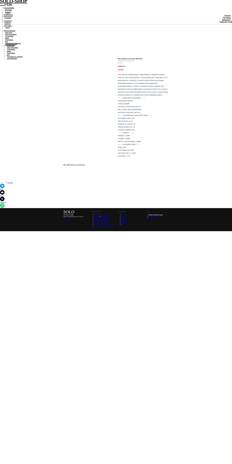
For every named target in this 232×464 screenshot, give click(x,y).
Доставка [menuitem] (8, 26)
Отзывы (151, 218)
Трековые (9, 40)
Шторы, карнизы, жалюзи (102, 214)
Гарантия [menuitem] (8, 21)
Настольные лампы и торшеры (103, 226)
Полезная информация (156, 216)
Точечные (9, 36)
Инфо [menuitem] (7, 27)
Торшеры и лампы (15, 57)
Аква (7, 38)
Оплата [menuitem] (8, 24)
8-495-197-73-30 (225, 22)
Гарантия (124, 218)
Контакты (226, 20)
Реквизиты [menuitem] (8, 15)
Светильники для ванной (102, 223)
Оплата (227, 15)
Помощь (8, 10)
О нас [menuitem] (7, 13)
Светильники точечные (101, 221)
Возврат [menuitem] (7, 23)
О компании (9, 8)
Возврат (123, 219)
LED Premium (12, 58)
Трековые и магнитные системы (104, 224)
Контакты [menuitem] (8, 16)
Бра (6, 42)
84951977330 (66, 219)
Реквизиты (124, 223)
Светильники (10, 34)
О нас (123, 224)
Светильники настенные (102, 219)
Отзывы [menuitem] (7, 18)
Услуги (8, 12)
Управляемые (9, 31)
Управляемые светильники (102, 218)
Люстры (8, 33)
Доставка (227, 18)
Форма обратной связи (156, 214)
